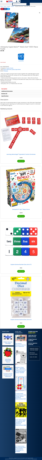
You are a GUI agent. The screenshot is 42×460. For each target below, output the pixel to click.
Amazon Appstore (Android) (32, 344)
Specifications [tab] (4, 96)
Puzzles (7, 68)
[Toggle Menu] (1, 1)
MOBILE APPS (31, 333)
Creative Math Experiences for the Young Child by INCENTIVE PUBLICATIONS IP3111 (20, 396)
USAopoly (6, 71)
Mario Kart (9, 69)
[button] (40, 13)
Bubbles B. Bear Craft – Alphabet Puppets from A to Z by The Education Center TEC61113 (20, 370)
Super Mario (18, 69)
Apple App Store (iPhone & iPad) (32, 336)
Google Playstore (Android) (32, 340)
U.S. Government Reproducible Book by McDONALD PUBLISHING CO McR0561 (20, 449)
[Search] (28, 4)
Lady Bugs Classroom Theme (8, 361)
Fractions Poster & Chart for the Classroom (7, 375)
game (4, 69)
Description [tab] (4, 89)
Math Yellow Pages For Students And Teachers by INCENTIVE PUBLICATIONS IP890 (20, 422)
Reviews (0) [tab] (4, 93)
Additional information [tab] (7, 91)
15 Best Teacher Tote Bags (8, 342)
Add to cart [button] (21, 161)
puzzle (13, 69)
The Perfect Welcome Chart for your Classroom (20, 345)
